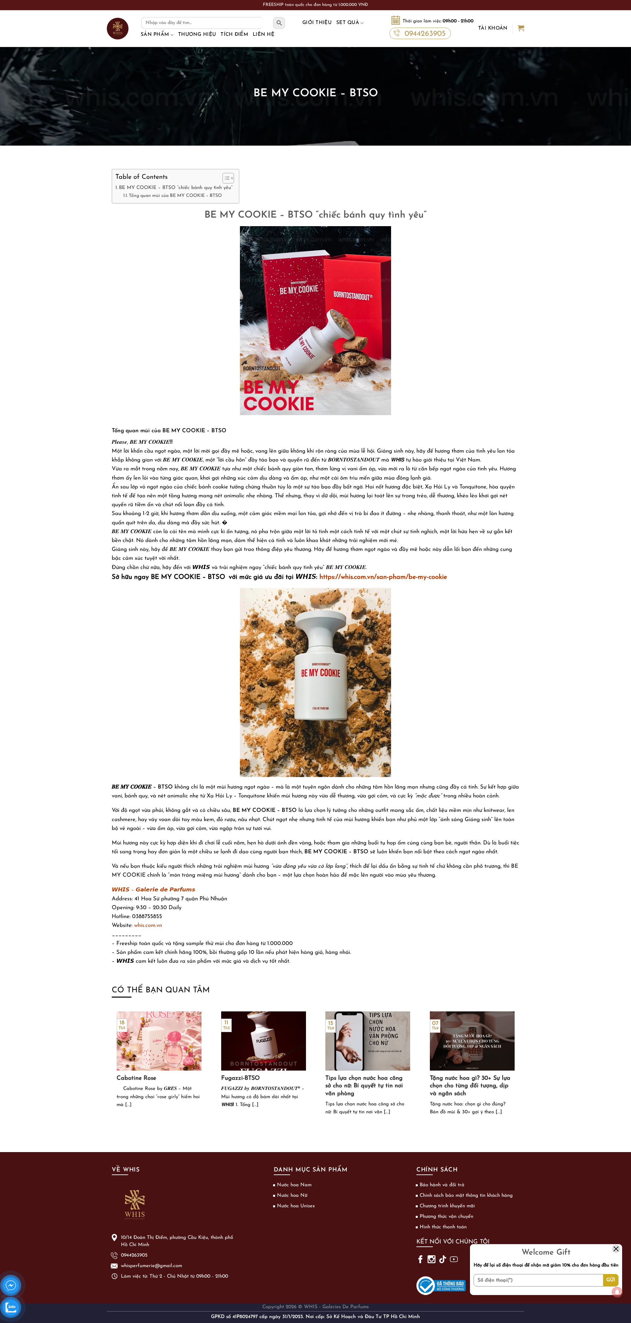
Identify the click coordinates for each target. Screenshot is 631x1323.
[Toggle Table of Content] (225, 178)
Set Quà (347, 22)
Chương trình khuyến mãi (447, 1206)
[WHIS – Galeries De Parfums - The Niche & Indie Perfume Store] (118, 28)
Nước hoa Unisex (296, 1206)
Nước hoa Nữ (292, 1195)
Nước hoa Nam (294, 1185)
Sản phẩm (155, 34)
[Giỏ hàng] (521, 29)
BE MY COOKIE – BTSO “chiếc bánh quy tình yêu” (175, 187)
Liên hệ (263, 34)
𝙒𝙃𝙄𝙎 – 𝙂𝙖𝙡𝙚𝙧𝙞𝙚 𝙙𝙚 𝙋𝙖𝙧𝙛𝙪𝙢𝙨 (153, 890)
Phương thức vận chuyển (446, 1216)
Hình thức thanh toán (443, 1227)
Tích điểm (234, 34)
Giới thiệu (317, 22)
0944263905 (425, 34)
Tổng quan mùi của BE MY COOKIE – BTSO (175, 196)
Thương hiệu (197, 34)
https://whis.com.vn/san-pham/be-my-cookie (383, 577)
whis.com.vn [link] (148, 925)
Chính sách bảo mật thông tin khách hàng (466, 1195)
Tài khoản (493, 28)
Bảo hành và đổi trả (442, 1185)
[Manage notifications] (617, 1292)
